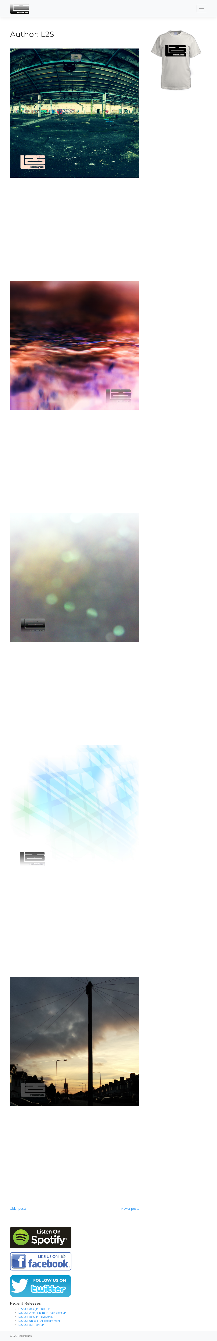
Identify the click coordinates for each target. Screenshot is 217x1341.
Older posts (18, 1209)
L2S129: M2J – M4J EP (31, 1325)
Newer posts (130, 1209)
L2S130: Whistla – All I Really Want (39, 1321)
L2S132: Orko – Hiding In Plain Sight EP (42, 1313)
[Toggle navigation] (201, 8)
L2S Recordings (22, 1336)
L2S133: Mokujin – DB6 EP (34, 1309)
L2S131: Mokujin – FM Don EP (36, 1317)
